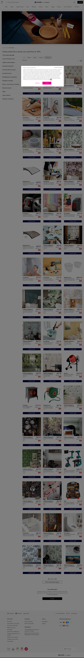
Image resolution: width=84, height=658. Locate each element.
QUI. (51, 79)
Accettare (47, 83)
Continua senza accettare (58, 67)
